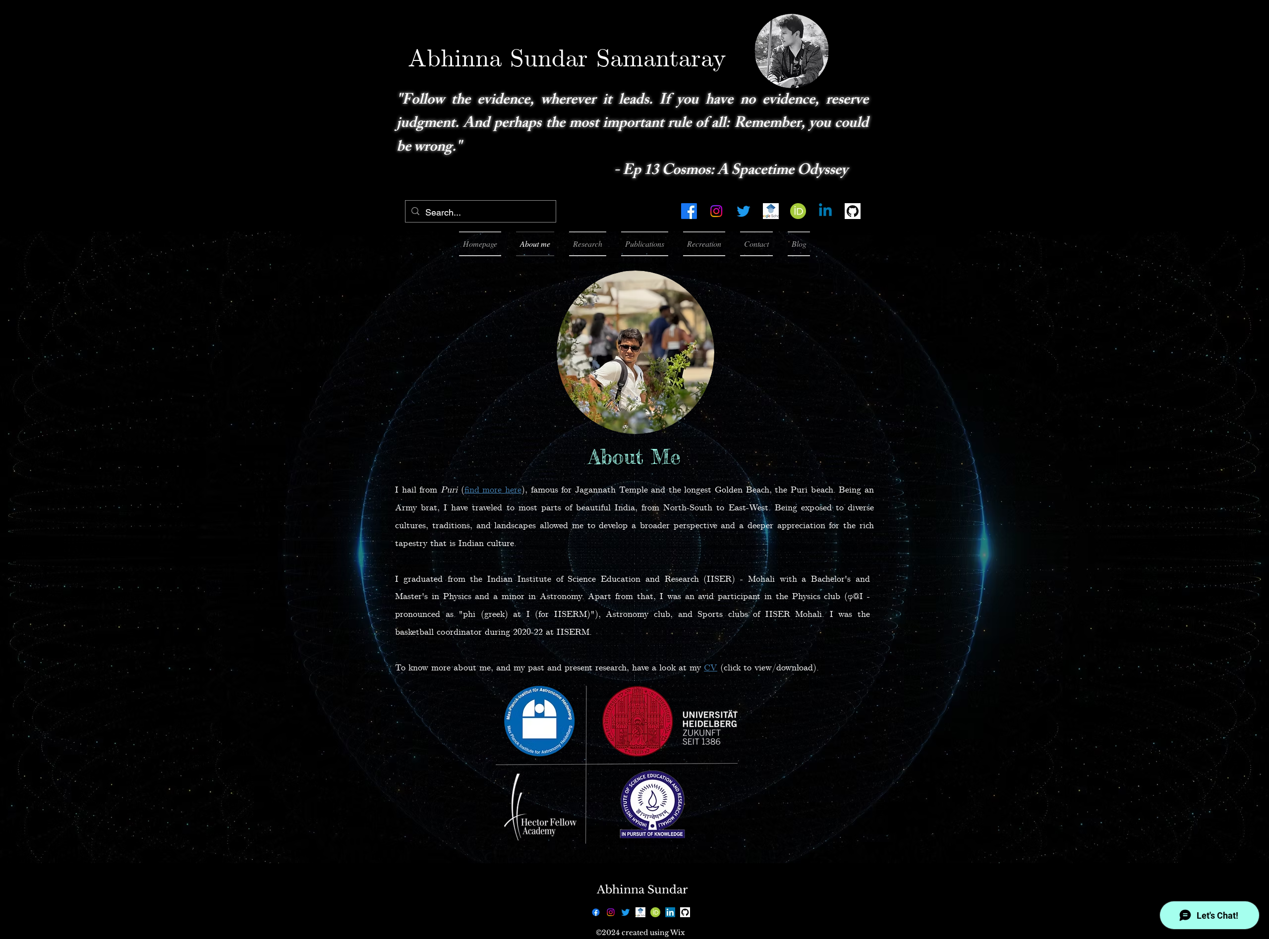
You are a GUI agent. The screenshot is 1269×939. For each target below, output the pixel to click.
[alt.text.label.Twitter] (743, 211)
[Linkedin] (825, 211)
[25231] (853, 211)
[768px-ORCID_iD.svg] (798, 211)
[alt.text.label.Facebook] (689, 211)
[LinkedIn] (670, 912)
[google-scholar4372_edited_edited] (771, 211)
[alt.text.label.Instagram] (716, 211)
